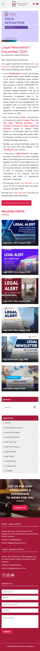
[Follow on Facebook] (4, 575)
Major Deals (9, 456)
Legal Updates (10, 452)
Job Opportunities (12, 437)
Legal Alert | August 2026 (14, 388)
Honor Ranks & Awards (14, 428)
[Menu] (3, 3)
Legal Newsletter (26, 183)
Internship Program (12, 432)
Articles (8, 423)
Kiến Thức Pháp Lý (12, 447)
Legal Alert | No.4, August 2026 (16, 272)
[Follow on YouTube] (13, 575)
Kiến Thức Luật (10, 442)
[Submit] (35, 407)
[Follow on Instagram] (8, 575)
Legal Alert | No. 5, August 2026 (17, 243)
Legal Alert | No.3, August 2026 (16, 301)
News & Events (10, 461)
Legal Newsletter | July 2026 (15, 359)
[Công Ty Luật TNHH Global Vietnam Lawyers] (20, 3)
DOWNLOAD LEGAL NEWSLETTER (17, 203)
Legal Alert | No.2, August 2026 (16, 330)
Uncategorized (10, 466)
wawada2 (8, 471)
